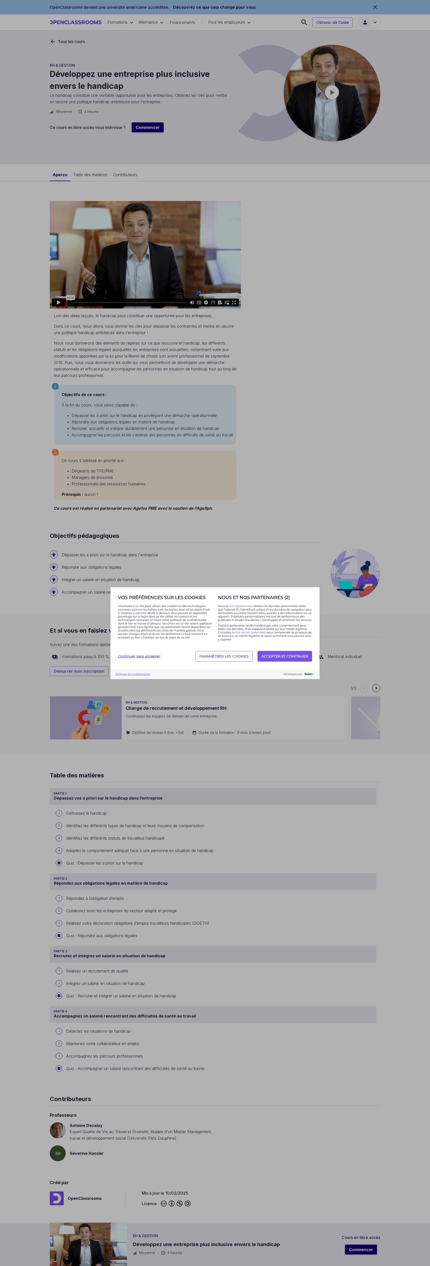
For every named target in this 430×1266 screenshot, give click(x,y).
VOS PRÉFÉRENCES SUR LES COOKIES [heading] (162, 597)
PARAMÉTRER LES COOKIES (224, 656)
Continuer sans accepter (139, 656)
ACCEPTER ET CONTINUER (285, 656)
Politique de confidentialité (132, 674)
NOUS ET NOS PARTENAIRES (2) (254, 597)
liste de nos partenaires (250, 632)
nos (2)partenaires (241, 606)
